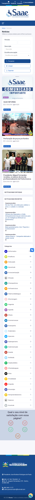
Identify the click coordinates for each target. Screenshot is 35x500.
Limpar (10, 66)
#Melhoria (11, 256)
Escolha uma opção (11, 52)
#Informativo (12, 251)
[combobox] (17, 55)
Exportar (11, 70)
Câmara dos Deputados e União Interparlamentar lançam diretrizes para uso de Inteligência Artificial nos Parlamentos (17, 216)
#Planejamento (13, 341)
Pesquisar (11, 61)
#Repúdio (11, 384)
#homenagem (12, 299)
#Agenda (11, 304)
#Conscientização (13, 272)
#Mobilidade (12, 379)
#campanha (12, 325)
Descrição (8, 46)
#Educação (11, 262)
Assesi (11, 497)
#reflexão (11, 357)
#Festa (10, 315)
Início (3, 28)
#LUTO (9, 373)
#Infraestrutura (13, 288)
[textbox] (17, 55)
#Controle (11, 405)
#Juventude (11, 267)
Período (7, 39)
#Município (11, 389)
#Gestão (10, 310)
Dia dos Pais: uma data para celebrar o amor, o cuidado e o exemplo (17, 206)
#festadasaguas (13, 368)
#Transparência (13, 283)
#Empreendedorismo (14, 394)
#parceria (11, 336)
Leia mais (7, 109)
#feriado (11, 278)
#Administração (13, 347)
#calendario (12, 331)
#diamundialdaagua (14, 294)
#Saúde (10, 352)
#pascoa (11, 400)
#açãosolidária (12, 363)
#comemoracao (13, 320)
